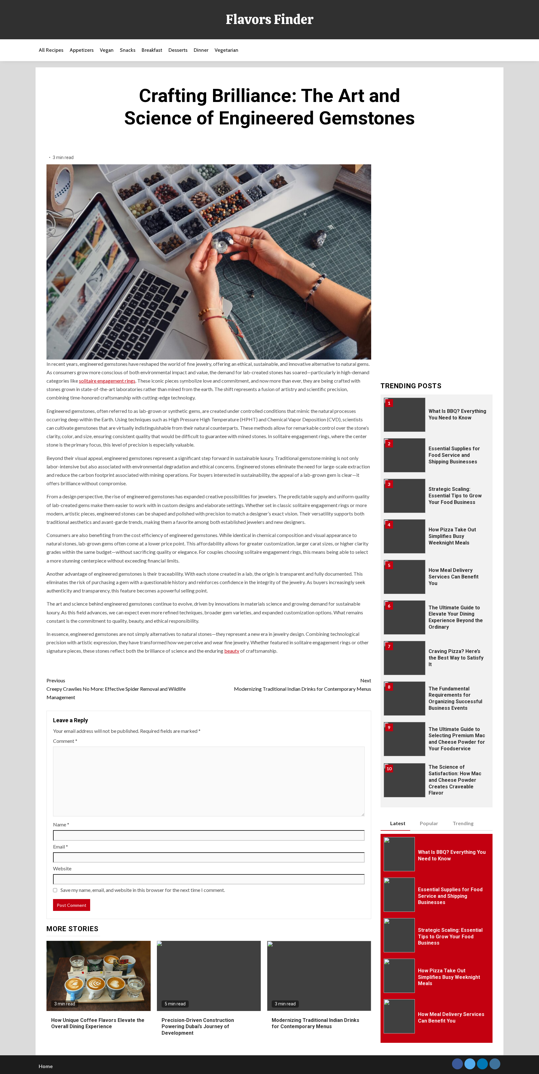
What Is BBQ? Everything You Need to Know (457, 414)
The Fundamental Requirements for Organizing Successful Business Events (455, 698)
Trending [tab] (463, 823)
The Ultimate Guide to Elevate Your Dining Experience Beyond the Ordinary (456, 617)
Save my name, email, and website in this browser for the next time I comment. (143, 890)
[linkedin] (482, 1063)
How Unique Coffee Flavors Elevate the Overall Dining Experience (97, 1023)
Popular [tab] (429, 823)
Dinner (201, 50)
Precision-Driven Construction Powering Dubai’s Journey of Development (198, 1026)
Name (61, 824)
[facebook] (457, 1063)
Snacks (127, 50)
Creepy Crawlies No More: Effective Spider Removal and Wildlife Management (116, 688)
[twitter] (469, 1063)
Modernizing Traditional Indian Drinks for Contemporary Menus (302, 684)
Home (46, 1066)
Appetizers (82, 50)
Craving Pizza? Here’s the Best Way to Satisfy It (456, 657)
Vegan (107, 50)
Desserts (177, 50)
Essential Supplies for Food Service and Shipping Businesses (454, 455)
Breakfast (152, 50)
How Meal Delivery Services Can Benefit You (453, 576)
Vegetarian (226, 50)
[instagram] (494, 1063)
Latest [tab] (397, 823)
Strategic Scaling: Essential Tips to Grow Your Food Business (455, 495)
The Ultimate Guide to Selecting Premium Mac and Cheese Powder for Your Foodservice (457, 739)
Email (60, 846)
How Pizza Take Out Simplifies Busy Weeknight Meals (452, 536)
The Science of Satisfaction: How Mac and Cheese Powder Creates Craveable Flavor (455, 780)
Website (62, 868)
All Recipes (51, 50)
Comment (65, 741)
